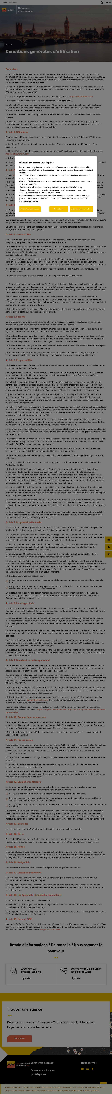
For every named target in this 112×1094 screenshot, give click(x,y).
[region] (56, 186)
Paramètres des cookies (30, 209)
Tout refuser (58, 209)
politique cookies (31, 201)
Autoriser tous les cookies (81, 209)
